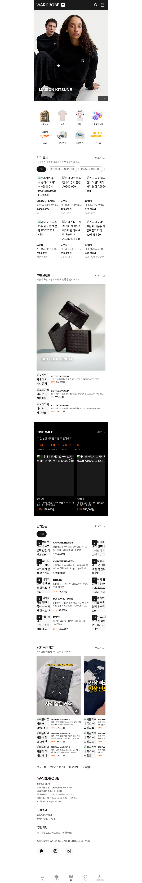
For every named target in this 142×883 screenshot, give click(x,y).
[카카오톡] (41, 851)
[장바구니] (102, 5)
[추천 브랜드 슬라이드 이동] (71, 366)
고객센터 (86, 767)
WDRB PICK (57, 767)
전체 (41, 169)
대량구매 (73, 767)
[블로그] (69, 851)
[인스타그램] (55, 851)
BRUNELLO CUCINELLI (62, 169)
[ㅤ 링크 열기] (59, 685)
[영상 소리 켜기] (76, 711)
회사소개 (41, 767)
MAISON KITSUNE (90, 169)
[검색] (96, 5)
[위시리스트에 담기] (70, 458)
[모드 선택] (63, 5)
